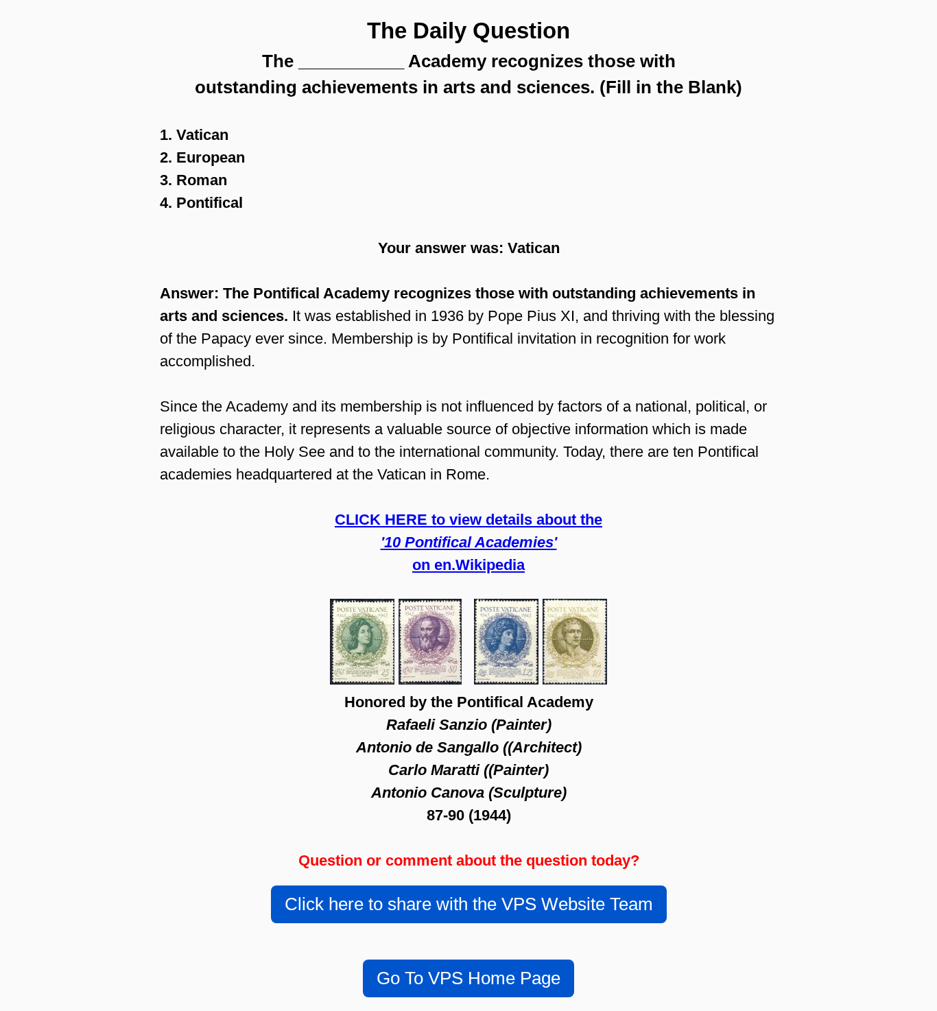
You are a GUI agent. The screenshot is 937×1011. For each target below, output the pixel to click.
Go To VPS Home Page (468, 978)
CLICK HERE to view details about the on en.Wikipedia (468, 542)
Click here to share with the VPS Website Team (469, 904)
